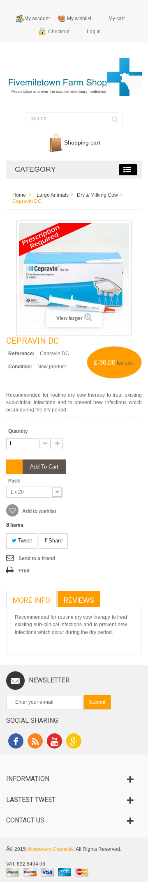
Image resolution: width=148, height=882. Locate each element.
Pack (14, 481)
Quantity (18, 431)
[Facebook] (15, 742)
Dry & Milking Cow (97, 195)
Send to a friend (36, 558)
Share (54, 540)
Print (24, 571)
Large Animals (53, 195)
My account (37, 18)
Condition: (20, 367)
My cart (117, 18)
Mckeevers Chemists (50, 849)
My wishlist (79, 18)
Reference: (21, 353)
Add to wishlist (38, 511)
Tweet (24, 540)
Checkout (58, 31)
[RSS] (35, 742)
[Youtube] (54, 742)
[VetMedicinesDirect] (74, 81)
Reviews (79, 600)
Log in (94, 31)
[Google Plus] (73, 742)
